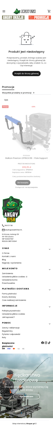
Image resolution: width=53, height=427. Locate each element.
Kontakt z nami (9, 256)
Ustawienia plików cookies (13, 276)
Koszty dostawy (9, 297)
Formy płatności (9, 293)
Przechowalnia (8, 283)
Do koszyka (22, 182)
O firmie (5, 253)
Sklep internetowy (23, 423)
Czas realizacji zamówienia (14, 300)
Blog (4, 259)
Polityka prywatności (11, 310)
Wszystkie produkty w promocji (16, 92)
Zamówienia (7, 273)
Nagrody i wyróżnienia (11, 263)
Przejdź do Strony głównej (26, 73)
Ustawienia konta (9, 280)
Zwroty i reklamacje (11, 327)
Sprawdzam (26, 396)
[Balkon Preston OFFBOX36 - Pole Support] (26, 128)
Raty (4, 337)
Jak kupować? (8, 317)
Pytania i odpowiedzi (11, 334)
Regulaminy (7, 331)
